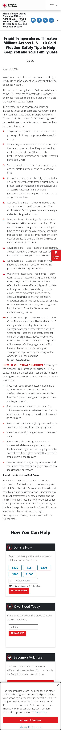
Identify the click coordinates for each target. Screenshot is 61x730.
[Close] (57, 685)
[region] (30, 706)
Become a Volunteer (29, 657)
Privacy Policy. (40, 712)
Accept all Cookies (30, 720)
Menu (54, 5)
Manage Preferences (30, 727)
